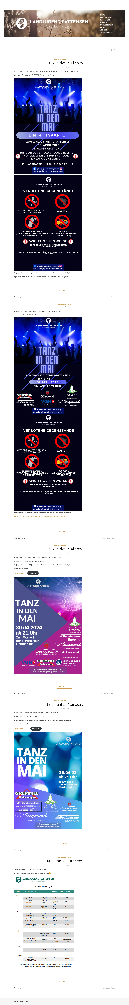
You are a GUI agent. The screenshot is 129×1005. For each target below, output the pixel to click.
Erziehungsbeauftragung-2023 (22, 728)
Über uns (49, 50)
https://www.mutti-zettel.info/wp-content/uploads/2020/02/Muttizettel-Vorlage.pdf (41, 516)
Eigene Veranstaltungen (64, 59)
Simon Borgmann (19, 297)
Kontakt (94, 50)
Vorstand (60, 50)
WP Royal (26, 1001)
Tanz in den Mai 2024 (64, 548)
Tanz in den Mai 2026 (64, 62)
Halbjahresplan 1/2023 (64, 860)
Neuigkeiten (37, 50)
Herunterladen (33, 573)
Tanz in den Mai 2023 (64, 704)
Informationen (64, 304)
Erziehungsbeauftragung (20, 573)
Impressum (105, 50)
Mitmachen (82, 50)
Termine (71, 50)
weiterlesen (64, 290)
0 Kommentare (110, 850)
